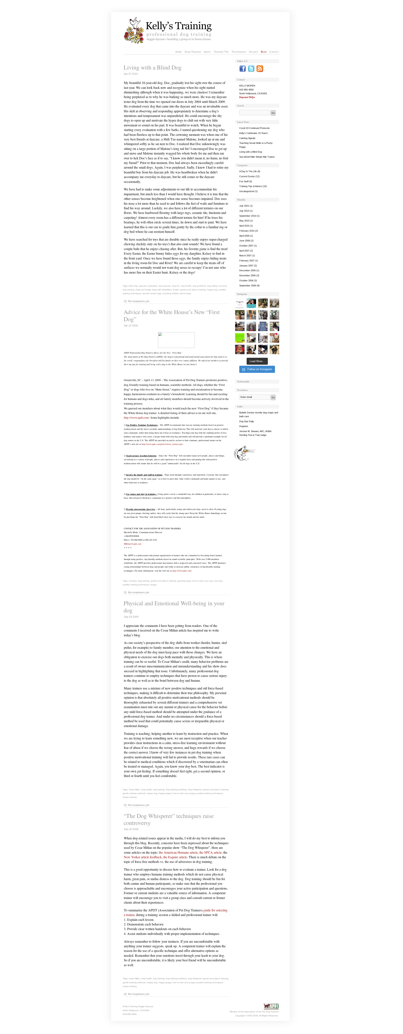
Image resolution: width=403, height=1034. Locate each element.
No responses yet (138, 301)
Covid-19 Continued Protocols (254, 128)
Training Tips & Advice (250, 186)
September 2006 (247, 285)
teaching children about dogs (177, 293)
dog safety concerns (217, 286)
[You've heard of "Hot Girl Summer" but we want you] (263, 326)
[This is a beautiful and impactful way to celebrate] (251, 303)
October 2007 (246, 245)
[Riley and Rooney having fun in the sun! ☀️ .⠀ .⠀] (263, 303)
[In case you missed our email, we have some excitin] (240, 338)
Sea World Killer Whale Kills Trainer (257, 157)
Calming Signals (247, 138)
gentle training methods (134, 793)
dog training (128, 289)
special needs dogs (152, 293)
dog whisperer (195, 789)
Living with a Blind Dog (153, 67)
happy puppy (165, 793)
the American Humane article (178, 852)
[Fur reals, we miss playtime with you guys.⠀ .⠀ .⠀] (251, 326)
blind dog (133, 286)
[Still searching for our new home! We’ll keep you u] (251, 315)
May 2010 (244, 220)
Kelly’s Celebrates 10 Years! (253, 133)
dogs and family (143, 289)
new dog (218, 581)
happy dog (212, 289)
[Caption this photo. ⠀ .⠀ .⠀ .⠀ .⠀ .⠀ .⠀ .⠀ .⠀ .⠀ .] (274, 315)
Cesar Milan (134, 789)
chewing (133, 581)
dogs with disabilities (162, 289)
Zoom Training (192, 51)
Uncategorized (246, 191)
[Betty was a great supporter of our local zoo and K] (240, 303)
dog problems (199, 286)
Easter (176, 289)
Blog (264, 51)
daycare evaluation (148, 286)
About (207, 51)
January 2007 (246, 265)
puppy (153, 584)
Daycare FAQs (247, 97)
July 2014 (244, 211)
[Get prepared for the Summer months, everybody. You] (251, 349)
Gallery (253, 51)
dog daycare (165, 286)
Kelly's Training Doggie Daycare (138, 1006)
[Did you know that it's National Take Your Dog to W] (263, 338)
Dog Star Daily (246, 421)
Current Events (247, 176)
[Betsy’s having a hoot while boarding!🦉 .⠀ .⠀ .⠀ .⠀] (240, 315)
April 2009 (244, 236)
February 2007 (246, 260)
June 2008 (244, 240)
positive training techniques (136, 584)
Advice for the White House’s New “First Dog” (172, 315)
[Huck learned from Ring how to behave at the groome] (274, 303)
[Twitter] (251, 71)
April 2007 (244, 250)
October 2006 (246, 280)
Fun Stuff (244, 181)
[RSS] (259, 71)
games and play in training (193, 289)
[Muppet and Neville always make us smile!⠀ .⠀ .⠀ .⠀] (263, 349)
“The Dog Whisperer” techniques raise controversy (169, 819)
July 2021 (244, 205)
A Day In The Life (248, 171)
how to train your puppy (184, 793)
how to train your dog (202, 581)
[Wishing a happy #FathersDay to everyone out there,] (240, 349)
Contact (274, 51)
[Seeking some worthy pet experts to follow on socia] (240, 326)
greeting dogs (184, 581)
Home (178, 51)
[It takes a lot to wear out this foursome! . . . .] (251, 338)
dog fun (176, 286)
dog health (186, 286)
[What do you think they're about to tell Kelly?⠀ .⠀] (263, 315)
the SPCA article (210, 852)
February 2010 (246, 230)
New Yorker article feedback (143, 857)
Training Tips (221, 51)
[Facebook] (242, 71)
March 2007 (245, 255)
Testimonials (239, 51)
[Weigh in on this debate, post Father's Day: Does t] (274, 338)
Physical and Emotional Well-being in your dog (174, 606)
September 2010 (247, 216)
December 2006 (247, 270)
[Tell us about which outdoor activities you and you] (274, 349)
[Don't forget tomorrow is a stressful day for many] (274, 326)
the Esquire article (175, 857)
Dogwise (243, 426)
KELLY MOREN (247, 85)
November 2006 (247, 275)
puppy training (130, 797)
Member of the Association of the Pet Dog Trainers (254, 1011)
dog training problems (176, 789)
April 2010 (244, 225)
